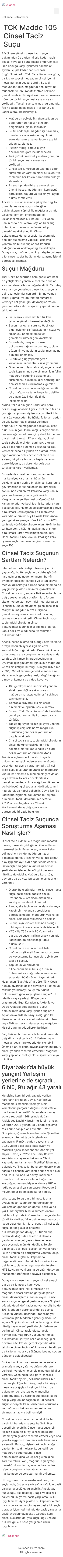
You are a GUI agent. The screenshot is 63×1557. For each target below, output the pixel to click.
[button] (56, 11)
